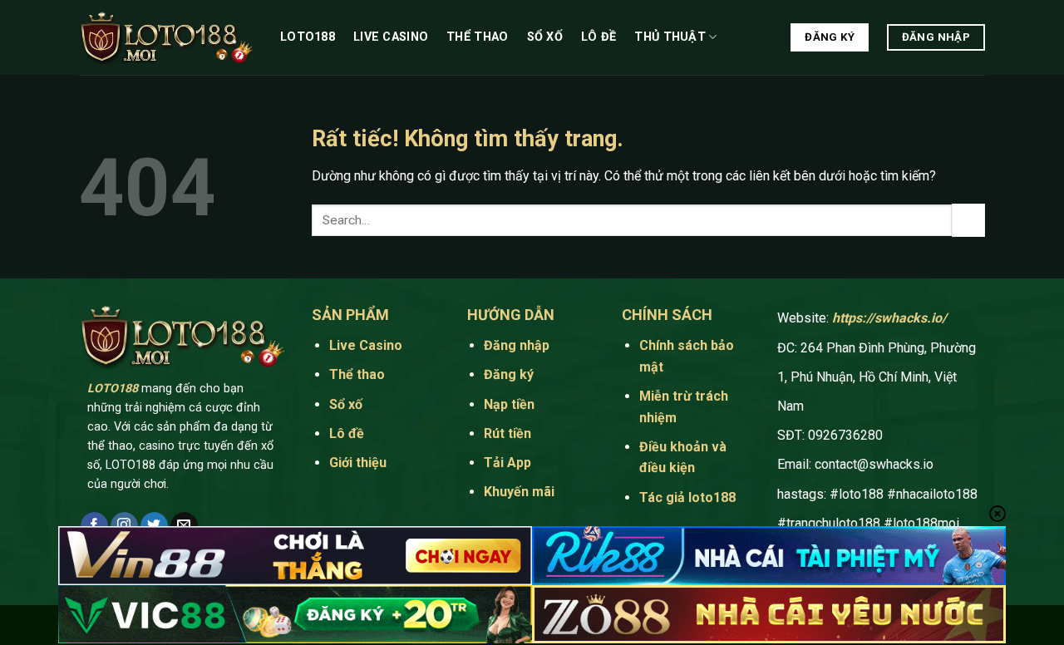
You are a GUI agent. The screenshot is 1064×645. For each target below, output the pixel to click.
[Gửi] (968, 220)
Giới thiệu (358, 462)
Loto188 (307, 37)
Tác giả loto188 (687, 497)
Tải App (509, 462)
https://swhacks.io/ (889, 318)
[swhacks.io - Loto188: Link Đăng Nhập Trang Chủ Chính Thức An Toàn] (167, 38)
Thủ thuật (670, 37)
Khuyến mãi (519, 492)
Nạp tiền (509, 404)
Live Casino (390, 37)
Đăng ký (509, 374)
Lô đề (598, 37)
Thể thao (477, 37)
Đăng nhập (516, 345)
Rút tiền (507, 433)
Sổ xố (545, 37)
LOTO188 (112, 389)
